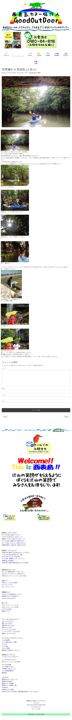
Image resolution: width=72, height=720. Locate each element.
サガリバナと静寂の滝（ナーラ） (12, 594)
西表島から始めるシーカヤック (11, 650)
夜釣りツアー (6, 611)
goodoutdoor (33, 72)
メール (4, 395)
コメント (4, 368)
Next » (66, 416)
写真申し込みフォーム (9, 668)
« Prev (5, 416)
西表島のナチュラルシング (10, 679)
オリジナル (20, 72)
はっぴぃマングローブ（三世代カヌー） (14, 574)
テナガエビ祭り (7, 609)
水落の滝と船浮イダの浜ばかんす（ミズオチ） (16, 552)
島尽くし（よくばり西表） (10, 582)
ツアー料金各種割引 (8, 671)
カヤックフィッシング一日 (10, 605)
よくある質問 (6, 640)
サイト (3, 401)
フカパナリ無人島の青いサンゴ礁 (12, 554)
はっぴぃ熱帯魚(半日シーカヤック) (13, 571)
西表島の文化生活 (7, 681)
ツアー (26, 72)
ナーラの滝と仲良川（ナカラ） (12, 535)
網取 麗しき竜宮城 (8, 560)
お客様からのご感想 (8, 689)
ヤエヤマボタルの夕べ (9, 598)
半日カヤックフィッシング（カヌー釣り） (15, 576)
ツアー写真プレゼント (8, 666)
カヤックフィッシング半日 (10, 607)
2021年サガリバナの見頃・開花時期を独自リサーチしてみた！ (20, 691)
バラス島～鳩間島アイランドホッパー (14, 558)
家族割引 (4, 672)
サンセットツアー (8, 584)
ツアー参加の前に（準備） (10, 642)
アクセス (4, 644)
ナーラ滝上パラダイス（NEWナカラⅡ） (15, 543)
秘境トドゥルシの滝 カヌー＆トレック (14, 539)
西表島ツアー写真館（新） (10, 685)
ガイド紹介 (5, 646)
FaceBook (5, 687)
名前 (3, 388)
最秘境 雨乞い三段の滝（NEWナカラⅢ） (15, 545)
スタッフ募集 (6, 648)
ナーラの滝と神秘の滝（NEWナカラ (13, 541)
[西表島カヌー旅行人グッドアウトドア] (36, 24)
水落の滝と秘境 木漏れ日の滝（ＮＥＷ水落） (16, 562)
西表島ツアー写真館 (8, 683)
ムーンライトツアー (8, 586)
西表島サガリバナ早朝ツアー (11, 596)
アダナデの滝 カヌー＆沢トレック (13, 537)
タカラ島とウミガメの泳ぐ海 (11, 556)
